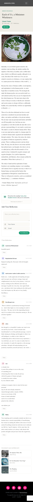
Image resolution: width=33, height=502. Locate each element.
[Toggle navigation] (26, 3)
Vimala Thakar (6, 21)
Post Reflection (24, 233)
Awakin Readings (7, 11)
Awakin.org (9, 3)
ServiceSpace (23, 492)
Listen (6, 27)
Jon (6, 363)
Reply (4, 252)
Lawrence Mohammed (11, 245)
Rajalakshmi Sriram (11, 258)
